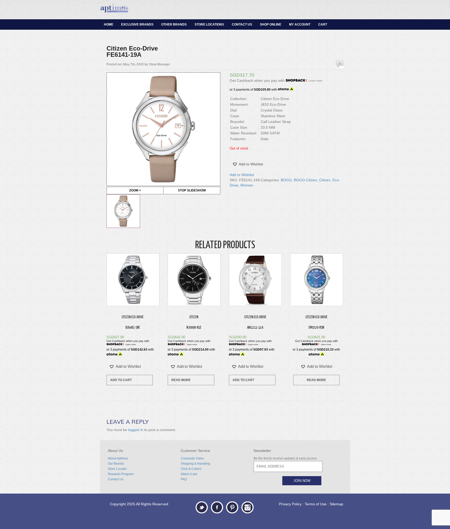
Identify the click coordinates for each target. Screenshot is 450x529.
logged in (135, 430)
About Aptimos (118, 458)
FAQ (184, 479)
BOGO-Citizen (305, 180)
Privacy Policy (290, 504)
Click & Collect (191, 469)
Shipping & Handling (195, 463)
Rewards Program (121, 474)
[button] (248, 164)
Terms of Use (316, 504)
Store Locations (209, 24)
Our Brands (116, 463)
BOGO (286, 180)
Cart (322, 24)
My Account (299, 24)
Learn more (315, 80)
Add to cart (121, 380)
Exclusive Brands (137, 24)
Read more (181, 380)
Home (108, 24)
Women (246, 185)
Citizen (324, 180)
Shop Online (270, 24)
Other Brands (174, 24)
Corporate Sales (192, 458)
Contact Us (242, 24)
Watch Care (189, 474)
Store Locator (117, 469)
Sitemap (336, 504)
